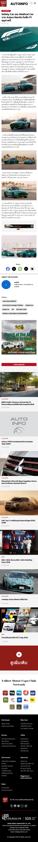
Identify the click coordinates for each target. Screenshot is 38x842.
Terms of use (25, 766)
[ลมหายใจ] (26, 707)
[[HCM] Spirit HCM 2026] (19, 337)
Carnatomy (25, 741)
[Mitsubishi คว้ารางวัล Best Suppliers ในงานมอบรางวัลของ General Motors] (19, 463)
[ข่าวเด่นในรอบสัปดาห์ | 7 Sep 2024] (19, 620)
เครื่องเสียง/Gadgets (9, 761)
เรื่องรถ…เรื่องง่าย (26, 746)
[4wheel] (5, 700)
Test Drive (5, 741)
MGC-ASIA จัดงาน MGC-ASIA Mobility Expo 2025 (17, 561)
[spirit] (12, 707)
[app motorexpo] (12, 693)
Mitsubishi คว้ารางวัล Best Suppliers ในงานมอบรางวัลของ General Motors (19, 482)
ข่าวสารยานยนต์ (7, 790)
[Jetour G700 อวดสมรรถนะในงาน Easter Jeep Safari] (19, 424)
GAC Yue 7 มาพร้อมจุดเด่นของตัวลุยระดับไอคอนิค (18, 521)
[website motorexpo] (19, 693)
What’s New (6, 723)
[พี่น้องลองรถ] (26, 700)
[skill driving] (19, 707)
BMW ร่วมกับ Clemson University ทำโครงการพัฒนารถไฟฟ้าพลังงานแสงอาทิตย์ (18, 403)
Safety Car (6, 309)
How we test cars (27, 771)
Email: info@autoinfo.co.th (19, 832)
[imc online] (12, 700)
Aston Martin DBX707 (9, 301)
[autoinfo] (3, 3)
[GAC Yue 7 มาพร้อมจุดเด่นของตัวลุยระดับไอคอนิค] (19, 503)
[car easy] (32, 700)
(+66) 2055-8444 (13, 830)
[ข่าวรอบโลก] (19, 658)
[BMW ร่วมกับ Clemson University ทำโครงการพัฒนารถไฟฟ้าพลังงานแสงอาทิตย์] (19, 384)
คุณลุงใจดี (24, 748)
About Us (24, 761)
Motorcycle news (8, 726)
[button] (18, 229)
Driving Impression (8, 739)
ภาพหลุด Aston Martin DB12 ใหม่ (14, 599)
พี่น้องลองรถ (25, 743)
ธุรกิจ (3, 557)
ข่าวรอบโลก (6, 11)
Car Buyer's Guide (27, 728)
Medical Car (29, 305)
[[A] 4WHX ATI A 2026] (19, 226)
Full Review (25, 751)
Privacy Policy (26, 768)
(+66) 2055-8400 (24, 830)
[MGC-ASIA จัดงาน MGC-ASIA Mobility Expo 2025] (19, 542)
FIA (13, 309)
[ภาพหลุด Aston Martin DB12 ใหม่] (19, 581)
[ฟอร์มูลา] (26, 693)
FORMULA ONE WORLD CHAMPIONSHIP (15, 313)
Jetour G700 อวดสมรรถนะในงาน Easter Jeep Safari (17, 442)
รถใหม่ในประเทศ (26, 726)
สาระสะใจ (4, 768)
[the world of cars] (33, 693)
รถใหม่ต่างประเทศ (26, 723)
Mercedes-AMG (21, 309)
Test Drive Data (7, 743)
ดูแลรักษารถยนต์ (7, 766)
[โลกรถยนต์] (19, 700)
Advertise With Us (27, 763)
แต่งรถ (4, 763)
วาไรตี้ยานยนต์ (6, 771)
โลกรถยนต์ (24, 739)
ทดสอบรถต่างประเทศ (9, 746)
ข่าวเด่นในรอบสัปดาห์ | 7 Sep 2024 (15, 637)
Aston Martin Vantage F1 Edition (13, 305)
